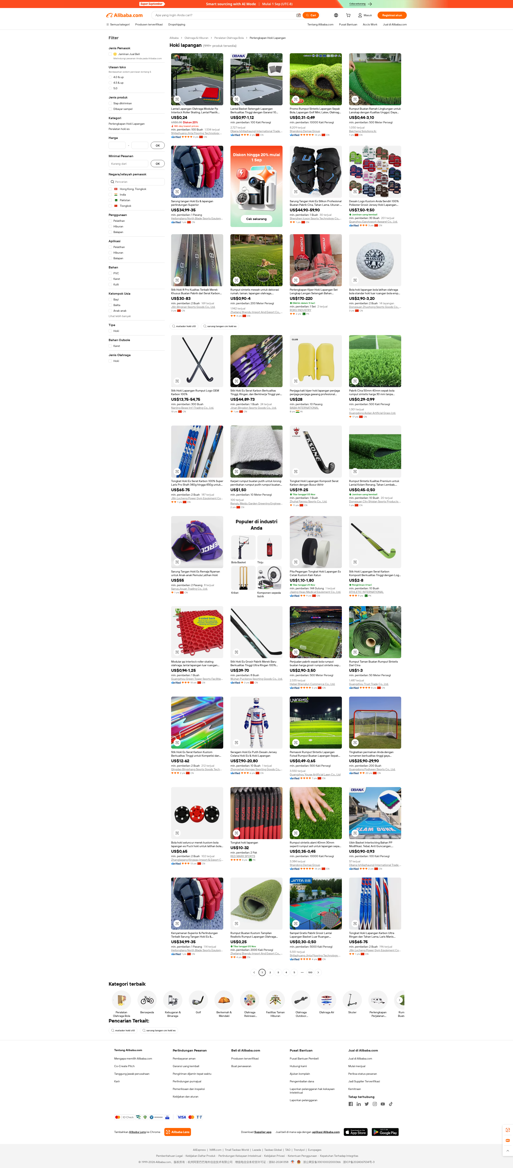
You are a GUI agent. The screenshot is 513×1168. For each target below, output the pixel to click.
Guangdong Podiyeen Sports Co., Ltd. (372, 769)
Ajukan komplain (300, 1073)
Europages (314, 1149)
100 (310, 972)
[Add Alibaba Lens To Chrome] (177, 1132)
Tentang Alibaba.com (128, 1050)
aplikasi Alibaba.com (326, 1132)
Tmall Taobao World (237, 1149)
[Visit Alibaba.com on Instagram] (374, 1104)
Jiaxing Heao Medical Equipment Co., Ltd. (315, 592)
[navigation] (137, 506)
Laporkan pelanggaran (303, 1100)
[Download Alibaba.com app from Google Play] (385, 1132)
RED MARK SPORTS (242, 856)
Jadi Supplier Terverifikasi (364, 1081)
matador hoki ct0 (186, 326)
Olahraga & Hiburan (196, 37)
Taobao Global (273, 1149)
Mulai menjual (356, 1066)
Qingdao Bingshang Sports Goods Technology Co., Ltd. (197, 769)
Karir (117, 1081)
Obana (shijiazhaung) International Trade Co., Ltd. (256, 131)
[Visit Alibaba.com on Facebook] (350, 1104)
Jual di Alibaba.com (360, 1058)
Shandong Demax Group (305, 131)
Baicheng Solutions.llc (363, 131)
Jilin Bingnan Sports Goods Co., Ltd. (193, 306)
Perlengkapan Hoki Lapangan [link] (268, 37)
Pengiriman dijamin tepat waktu (192, 1073)
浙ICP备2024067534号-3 (359, 1162)
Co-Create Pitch (124, 1066)
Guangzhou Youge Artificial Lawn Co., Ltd (315, 774)
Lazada (256, 1149)
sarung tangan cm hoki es (221, 326)
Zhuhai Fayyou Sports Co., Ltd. (308, 501)
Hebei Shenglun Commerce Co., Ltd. (312, 684)
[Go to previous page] (254, 972)
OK (158, 145)
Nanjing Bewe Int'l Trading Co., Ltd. (192, 407)
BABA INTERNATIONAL (304, 407)
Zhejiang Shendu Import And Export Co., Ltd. (256, 312)
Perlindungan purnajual (187, 1081)
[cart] (349, 15)
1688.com (215, 1149)
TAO (287, 1149)
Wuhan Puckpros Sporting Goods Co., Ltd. (256, 678)
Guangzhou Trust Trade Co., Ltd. (369, 684)
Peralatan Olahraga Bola (229, 37)
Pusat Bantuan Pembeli (304, 1058)
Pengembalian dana (302, 1081)
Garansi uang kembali (186, 1066)
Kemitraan (354, 1089)
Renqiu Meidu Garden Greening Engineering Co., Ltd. (256, 503)
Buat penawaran (241, 1066)
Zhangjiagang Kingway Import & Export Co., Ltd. (197, 859)
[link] (508, 1130)
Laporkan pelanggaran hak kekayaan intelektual (312, 1090)
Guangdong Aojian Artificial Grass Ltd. (372, 413)
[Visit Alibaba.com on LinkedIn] (358, 1104)
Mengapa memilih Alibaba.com (133, 1058)
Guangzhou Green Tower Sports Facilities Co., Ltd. (197, 678)
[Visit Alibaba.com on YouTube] (382, 1104)
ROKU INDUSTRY (300, 310)
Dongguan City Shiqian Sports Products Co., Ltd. (375, 501)
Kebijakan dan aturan (185, 1096)
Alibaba (174, 37)
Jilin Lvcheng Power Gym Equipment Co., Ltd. (197, 498)
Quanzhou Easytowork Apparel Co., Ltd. (373, 221)
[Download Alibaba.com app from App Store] (356, 1132)
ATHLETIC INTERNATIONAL (366, 592)
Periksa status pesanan (362, 1073)
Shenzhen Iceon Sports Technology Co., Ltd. (316, 218)
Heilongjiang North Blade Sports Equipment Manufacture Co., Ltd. (197, 218)
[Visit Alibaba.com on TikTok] (390, 1104)
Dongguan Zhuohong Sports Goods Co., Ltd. (375, 306)
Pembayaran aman (184, 1058)
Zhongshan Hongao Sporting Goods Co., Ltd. (256, 769)
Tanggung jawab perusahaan (131, 1073)
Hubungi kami (298, 1066)
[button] (298, 15)
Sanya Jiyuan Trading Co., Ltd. (189, 588)
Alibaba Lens (137, 1132)
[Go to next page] (318, 972)
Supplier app (263, 1132)
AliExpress (199, 1149)
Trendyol (299, 1149)
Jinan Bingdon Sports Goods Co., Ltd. (253, 407)
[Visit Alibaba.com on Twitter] (366, 1104)
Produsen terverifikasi (245, 1058)
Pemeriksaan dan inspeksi (189, 1089)
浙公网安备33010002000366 (322, 1162)
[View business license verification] (293, 1162)
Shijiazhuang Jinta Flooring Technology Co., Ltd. (197, 133)
